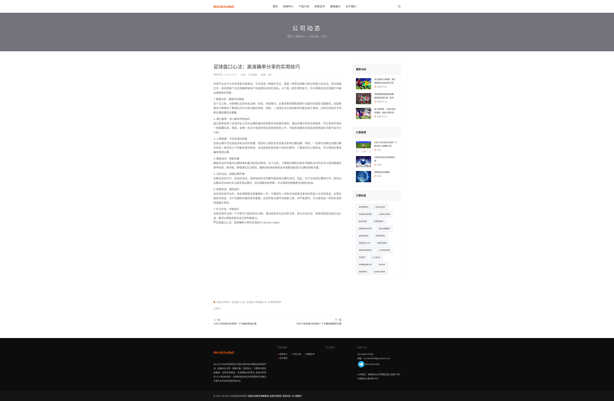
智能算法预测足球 (365, 250)
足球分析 (382, 264)
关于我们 (351, 6)
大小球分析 (376, 257)
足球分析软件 (223, 302)
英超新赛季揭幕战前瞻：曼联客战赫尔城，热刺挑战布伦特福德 (384, 96)
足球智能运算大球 (365, 264)
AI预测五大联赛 (384, 214)
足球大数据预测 (384, 229)
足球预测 (362, 257)
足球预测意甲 (378, 221)
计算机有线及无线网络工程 (384, 159)
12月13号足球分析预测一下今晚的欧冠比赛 (234, 323)
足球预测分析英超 (365, 214)
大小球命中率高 (384, 250)
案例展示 (335, 6)
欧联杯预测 (363, 272)
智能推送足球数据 (382, 172)
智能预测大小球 (364, 243)
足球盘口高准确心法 (256, 302)
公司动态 (314, 36)
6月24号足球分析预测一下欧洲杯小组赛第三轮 (385, 144)
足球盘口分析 (238, 302)
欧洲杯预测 (363, 221)
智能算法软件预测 (365, 229)
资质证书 (320, 6)
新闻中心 (288, 6)
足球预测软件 (274, 302)
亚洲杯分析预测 (379, 272)
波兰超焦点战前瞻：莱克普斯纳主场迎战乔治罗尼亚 (384, 81)
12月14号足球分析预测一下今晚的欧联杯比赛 (318, 323)
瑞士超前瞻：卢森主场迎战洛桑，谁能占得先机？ (384, 111)
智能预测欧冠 (363, 236)
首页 (275, 6)
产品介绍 (304, 6)
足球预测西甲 (380, 236)
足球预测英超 (382, 243)
